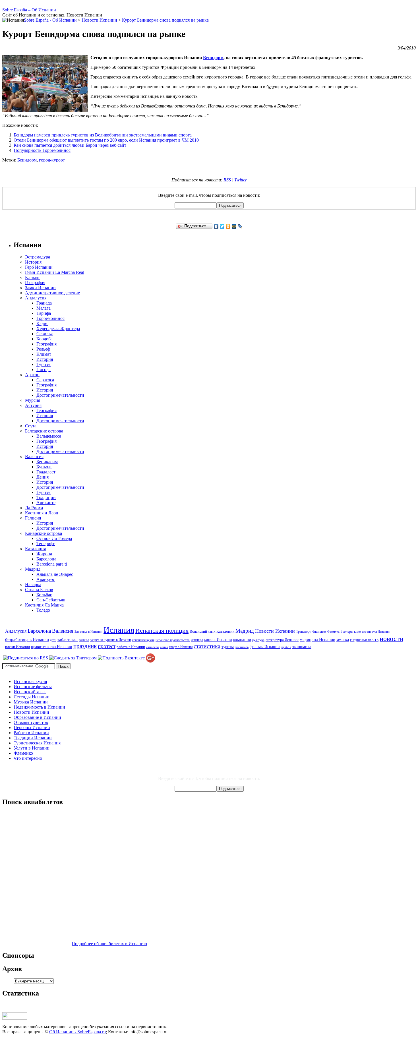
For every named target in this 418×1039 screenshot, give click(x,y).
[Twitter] (222, 226)
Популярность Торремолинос (42, 150)
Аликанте (45, 502)
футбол (286, 647)
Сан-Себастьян (50, 599)
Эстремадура (37, 256)
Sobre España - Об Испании (50, 20)
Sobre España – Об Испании (29, 9)
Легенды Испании (31, 696)
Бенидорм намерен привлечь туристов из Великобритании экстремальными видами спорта (103, 135)
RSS (227, 179)
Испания (119, 629)
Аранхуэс (45, 579)
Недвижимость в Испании (39, 707)
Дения (42, 477)
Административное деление (52, 292)
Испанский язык (202, 631)
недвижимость (364, 639)
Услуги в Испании (31, 748)
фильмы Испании (265, 646)
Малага (43, 308)
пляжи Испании (17, 647)
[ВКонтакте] (216, 226)
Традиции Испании (33, 737)
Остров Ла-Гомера (54, 538)
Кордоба (44, 338)
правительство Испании (51, 646)
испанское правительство (173, 639)
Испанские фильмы (33, 686)
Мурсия (32, 400)
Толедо (43, 610)
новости (391, 638)
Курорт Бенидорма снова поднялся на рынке (165, 20)
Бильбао (44, 594)
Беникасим (47, 461)
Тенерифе (45, 543)
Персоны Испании (32, 727)
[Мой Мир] (234, 226)
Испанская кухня (30, 681)
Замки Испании (40, 287)
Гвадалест (45, 471)
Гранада (44, 303)
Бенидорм (213, 57)
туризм (228, 646)
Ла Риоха (34, 507)
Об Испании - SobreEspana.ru (77, 1031)
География (35, 282)
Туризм (43, 364)
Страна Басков (39, 589)
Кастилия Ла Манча (44, 605)
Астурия (33, 405)
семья (164, 647)
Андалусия (35, 297)
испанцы (197, 640)
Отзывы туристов (31, 722)
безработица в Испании (27, 639)
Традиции (46, 497)
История (33, 262)
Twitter (240, 179)
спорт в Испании (181, 647)
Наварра (33, 584)
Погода (43, 369)
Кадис (42, 323)
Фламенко (319, 632)
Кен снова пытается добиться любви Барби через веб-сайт (70, 145)
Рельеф (43, 349)
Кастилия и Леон (41, 512)
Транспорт (303, 632)
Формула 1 (334, 631)
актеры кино (352, 632)
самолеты (152, 647)
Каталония (35, 548)
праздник (85, 646)
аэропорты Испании (376, 631)
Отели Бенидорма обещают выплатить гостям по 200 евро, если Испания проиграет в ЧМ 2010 (106, 140)
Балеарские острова (44, 431)
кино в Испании (218, 639)
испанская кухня (143, 639)
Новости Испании (275, 631)
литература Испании (282, 640)
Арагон (32, 374)
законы (84, 640)
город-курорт (52, 160)
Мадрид (32, 569)
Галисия (33, 518)
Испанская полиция (162, 630)
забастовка (67, 639)
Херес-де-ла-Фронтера (58, 328)
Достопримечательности (60, 395)
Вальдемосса (48, 436)
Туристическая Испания (37, 742)
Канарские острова (43, 533)
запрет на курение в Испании (110, 640)
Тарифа (43, 313)
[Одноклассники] (228, 226)
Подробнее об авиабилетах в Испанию (109, 943)
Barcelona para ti (51, 564)
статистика (207, 646)
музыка (342, 639)
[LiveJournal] (240, 226)
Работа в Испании (31, 732)
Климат (32, 277)
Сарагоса (45, 379)
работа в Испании (131, 647)
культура (258, 639)
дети (53, 639)
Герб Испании (39, 267)
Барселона (46, 558)
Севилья (44, 333)
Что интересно (28, 758)
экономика (301, 646)
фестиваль (242, 647)
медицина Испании (317, 639)
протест (106, 646)
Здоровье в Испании (88, 631)
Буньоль (44, 466)
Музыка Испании (31, 701)
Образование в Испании (37, 717)
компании (242, 639)
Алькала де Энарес (54, 574)
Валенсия (34, 456)
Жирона (44, 553)
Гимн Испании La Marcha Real (54, 272)
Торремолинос (50, 318)
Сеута (30, 425)
